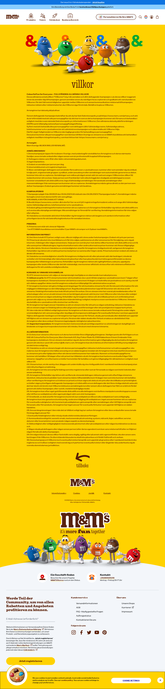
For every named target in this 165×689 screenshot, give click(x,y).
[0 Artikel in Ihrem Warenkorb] (157, 17)
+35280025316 (107, 578)
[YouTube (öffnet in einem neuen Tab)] (96, 632)
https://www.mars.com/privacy (93, 137)
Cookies (76, 493)
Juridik (91, 493)
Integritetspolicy (59, 493)
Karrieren (126, 607)
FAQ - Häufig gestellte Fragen (89, 611)
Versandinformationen (87, 603)
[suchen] (140, 17)
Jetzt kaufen (98, 2)
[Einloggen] (151, 17)
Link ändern (29, 650)
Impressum (127, 611)
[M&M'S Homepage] (12, 17)
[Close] (160, 680)
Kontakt (107, 493)
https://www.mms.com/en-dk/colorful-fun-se (55, 202)
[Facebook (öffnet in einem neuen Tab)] (81, 632)
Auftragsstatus (83, 616)
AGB (78, 607)
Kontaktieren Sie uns (86, 620)
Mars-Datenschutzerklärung (27, 629)
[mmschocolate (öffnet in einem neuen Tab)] (104, 632)
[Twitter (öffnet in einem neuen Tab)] (89, 632)
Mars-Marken (23, 645)
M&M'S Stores (57, 580)
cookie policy (67, 680)
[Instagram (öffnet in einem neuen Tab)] (73, 632)
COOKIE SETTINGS (131, 680)
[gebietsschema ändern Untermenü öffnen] (145, 17)
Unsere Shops (128, 603)
